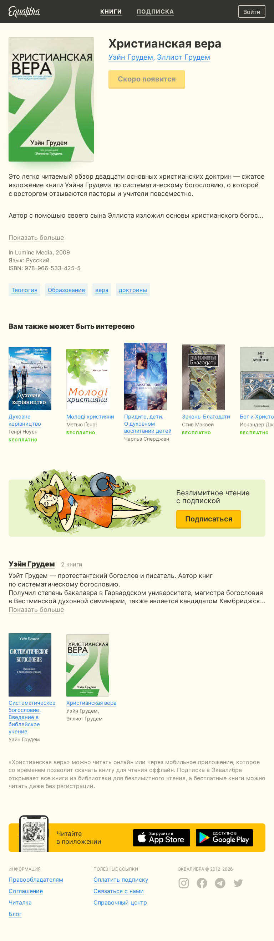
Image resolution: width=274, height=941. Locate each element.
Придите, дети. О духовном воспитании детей (148, 423)
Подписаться (208, 519)
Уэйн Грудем (130, 57)
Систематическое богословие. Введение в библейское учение (32, 717)
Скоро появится (147, 79)
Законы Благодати (206, 416)
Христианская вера (91, 702)
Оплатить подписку (120, 879)
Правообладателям (36, 879)
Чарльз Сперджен (146, 439)
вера (101, 289)
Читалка (20, 902)
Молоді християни (90, 416)
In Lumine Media (30, 252)
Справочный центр (120, 902)
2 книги (45, 564)
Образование (66, 289)
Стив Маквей (198, 424)
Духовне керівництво (25, 420)
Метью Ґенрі (81, 424)
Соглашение (26, 891)
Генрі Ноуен (23, 432)
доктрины (133, 289)
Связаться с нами (118, 891)
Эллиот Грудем (183, 57)
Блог (15, 913)
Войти (251, 11)
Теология (24, 289)
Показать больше (36, 237)
